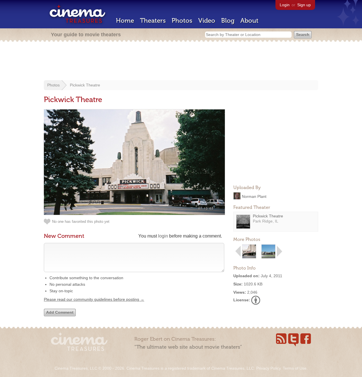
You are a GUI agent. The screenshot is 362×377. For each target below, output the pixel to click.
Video (206, 20)
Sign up (304, 5)
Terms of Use (295, 368)
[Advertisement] (181, 61)
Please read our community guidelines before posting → (94, 299)
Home (125, 20)
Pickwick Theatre (85, 85)
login (163, 236)
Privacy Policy (268, 368)
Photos (182, 20)
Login (285, 5)
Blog (227, 20)
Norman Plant (254, 196)
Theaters (153, 20)
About (249, 20)
